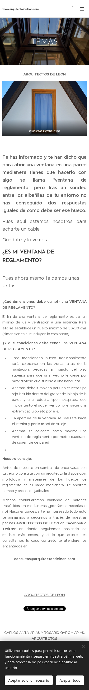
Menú (82, 9)
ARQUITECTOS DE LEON (44, 594)
